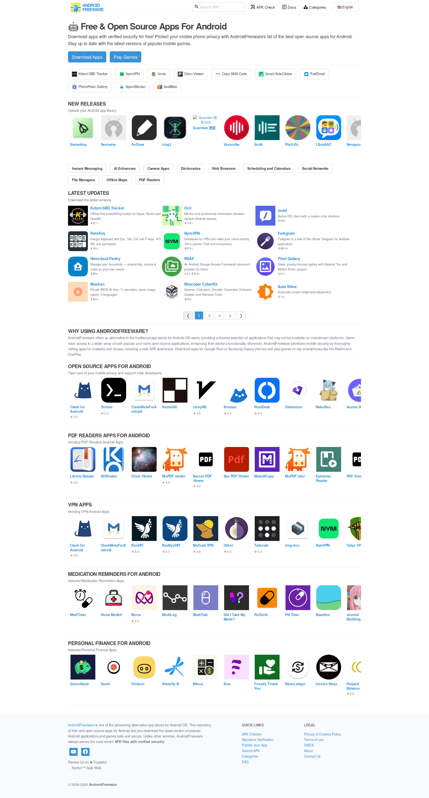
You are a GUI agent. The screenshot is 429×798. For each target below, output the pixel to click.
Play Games (125, 57)
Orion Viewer (194, 73)
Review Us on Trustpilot (87, 762)
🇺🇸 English (345, 6)
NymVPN (133, 73)
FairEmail (317, 73)
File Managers (83, 179)
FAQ (245, 761)
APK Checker (252, 734)
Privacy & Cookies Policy (322, 734)
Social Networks (315, 168)
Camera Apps (158, 168)
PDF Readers (149, 179)
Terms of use (314, 739)
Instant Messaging (87, 168)
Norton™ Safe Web (84, 767)
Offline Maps (117, 179)
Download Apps (87, 57)
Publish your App (254, 744)
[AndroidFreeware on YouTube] (73, 752)
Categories (317, 7)
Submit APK (251, 750)
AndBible (170, 86)
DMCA (309, 744)
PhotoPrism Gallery (92, 86)
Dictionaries (191, 168)
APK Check (265, 7)
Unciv (162, 73)
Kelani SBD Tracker (93, 73)
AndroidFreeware (81, 724)
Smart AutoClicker (278, 73)
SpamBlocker (136, 86)
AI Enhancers (125, 168)
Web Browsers (224, 168)
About (308, 750)
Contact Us (312, 756)
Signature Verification (258, 739)
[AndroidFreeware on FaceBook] (85, 752)
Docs (292, 7)
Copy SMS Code (234, 73)
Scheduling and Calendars (268, 168)
